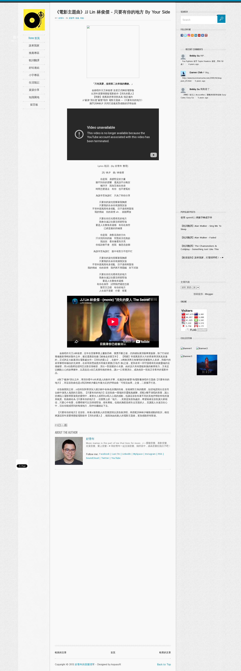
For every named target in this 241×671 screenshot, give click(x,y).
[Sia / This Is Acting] (186, 356)
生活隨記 (34, 82)
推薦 (77, 18)
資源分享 (34, 90)
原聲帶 (71, 18)
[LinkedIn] (195, 35)
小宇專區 (34, 75)
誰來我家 (34, 45)
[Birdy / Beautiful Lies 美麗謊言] (207, 374)
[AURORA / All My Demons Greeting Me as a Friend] (186, 348)
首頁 (113, 652)
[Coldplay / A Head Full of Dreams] (202, 348)
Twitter (105, 458)
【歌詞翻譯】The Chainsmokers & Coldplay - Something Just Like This (200, 247)
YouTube (115, 458)
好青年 (90, 439)
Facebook (104, 454)
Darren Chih (196, 72)
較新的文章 (60, 652)
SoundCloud (92, 458)
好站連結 (34, 67)
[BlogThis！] (59, 425)
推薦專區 (34, 53)
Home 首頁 (34, 38)
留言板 (34, 104)
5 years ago (200, 81)
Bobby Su (195, 55)
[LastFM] (199, 35)
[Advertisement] (203, 157)
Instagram (150, 454)
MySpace (138, 454)
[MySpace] (202, 35)
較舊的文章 (165, 652)
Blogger (209, 294)
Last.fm (116, 454)
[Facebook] (182, 35)
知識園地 (34, 97)
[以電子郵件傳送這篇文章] (56, 425)
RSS (160, 454)
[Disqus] (113, 514)
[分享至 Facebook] (65, 425)
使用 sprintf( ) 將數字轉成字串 (196, 217)
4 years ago (193, 64)
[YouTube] (206, 35)
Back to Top (164, 664)
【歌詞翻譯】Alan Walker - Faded (198, 237)
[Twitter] (185, 35)
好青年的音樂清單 (85, 664)
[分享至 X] (62, 425)
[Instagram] (189, 35)
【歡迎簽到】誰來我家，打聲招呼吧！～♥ (202, 257)
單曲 (82, 18)
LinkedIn (126, 454)
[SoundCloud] (209, 35)
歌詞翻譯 (34, 60)
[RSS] (192, 35)
